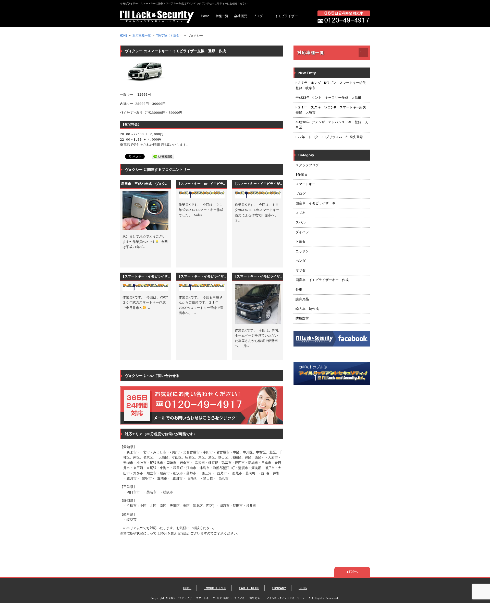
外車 (299, 290)
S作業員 (302, 174)
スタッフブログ (307, 165)
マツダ (300, 270)
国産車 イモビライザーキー (317, 203)
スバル (300, 222)
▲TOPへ (352, 572)
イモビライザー (286, 16)
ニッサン (302, 251)
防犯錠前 (302, 318)
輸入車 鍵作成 (307, 309)
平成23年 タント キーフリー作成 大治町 (328, 97)
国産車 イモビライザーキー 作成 (322, 280)
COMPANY (279, 588)
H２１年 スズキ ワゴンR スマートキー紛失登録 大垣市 (331, 109)
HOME (123, 35)
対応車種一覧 (141, 35)
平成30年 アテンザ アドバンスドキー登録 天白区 (332, 124)
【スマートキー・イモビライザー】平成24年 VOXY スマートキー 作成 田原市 (258, 184)
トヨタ (300, 241)
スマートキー (305, 184)
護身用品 (302, 299)
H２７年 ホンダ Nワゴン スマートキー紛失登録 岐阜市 (331, 85)
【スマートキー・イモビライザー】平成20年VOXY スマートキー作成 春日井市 (145, 276)
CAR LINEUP (249, 588)
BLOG (303, 588)
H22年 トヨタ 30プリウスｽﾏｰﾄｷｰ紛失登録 (329, 137)
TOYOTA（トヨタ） (169, 35)
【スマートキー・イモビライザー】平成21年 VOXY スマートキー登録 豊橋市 (201, 276)
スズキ (300, 213)
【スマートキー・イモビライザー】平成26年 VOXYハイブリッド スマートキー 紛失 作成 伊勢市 (258, 276)
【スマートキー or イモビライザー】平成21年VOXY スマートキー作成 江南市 (201, 184)
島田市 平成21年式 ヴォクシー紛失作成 (145, 184)
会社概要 (240, 16)
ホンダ (300, 261)
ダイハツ (302, 232)
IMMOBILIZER (215, 588)
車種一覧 (221, 16)
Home (205, 16)
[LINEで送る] (163, 156)
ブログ (258, 16)
